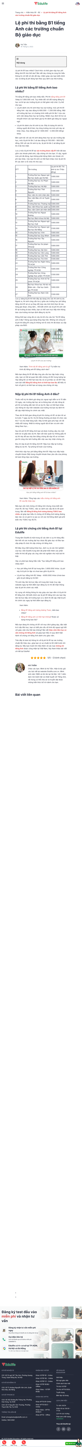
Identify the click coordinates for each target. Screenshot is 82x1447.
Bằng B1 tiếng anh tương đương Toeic (36, 610)
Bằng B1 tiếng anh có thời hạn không (36, 617)
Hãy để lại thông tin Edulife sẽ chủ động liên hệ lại (23, 1333)
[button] (17, 1294)
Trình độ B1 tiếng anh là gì (39, 366)
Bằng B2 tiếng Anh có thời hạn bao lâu (41, 382)
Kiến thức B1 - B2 (33, 12)
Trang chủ (19, 12)
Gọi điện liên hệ (16, 1337)
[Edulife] (41, 3)
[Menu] (3, 3)
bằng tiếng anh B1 (58, 97)
